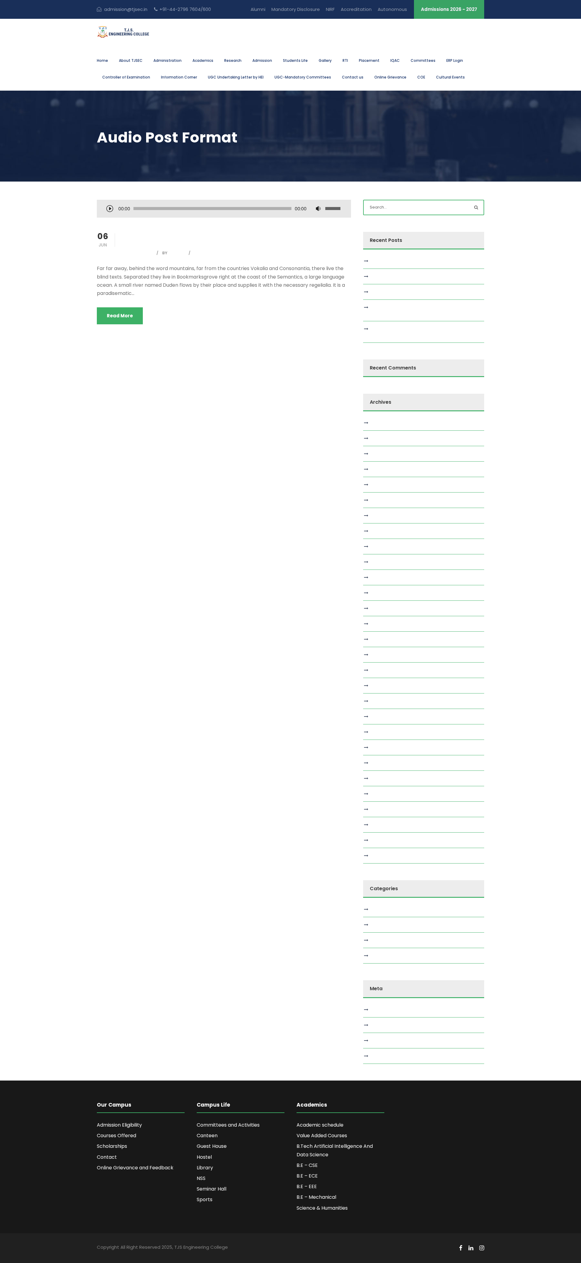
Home (102, 60)
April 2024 (382, 747)
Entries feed (384, 1025)
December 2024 (389, 701)
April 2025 (382, 639)
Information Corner (179, 77)
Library (205, 1167)
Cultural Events (450, 77)
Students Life (295, 60)
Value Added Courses (322, 1135)
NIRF (330, 9)
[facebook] (460, 1248)
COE (421, 77)
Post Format (210, 253)
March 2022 (384, 840)
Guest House (212, 1146)
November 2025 (388, 531)
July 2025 (382, 593)
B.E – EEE (307, 1186)
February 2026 (387, 485)
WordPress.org (387, 1056)
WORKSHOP (384, 276)
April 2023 (382, 794)
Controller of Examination (126, 77)
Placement (369, 60)
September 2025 (389, 562)
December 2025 (389, 516)
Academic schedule (320, 1124)
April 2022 (382, 825)
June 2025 (383, 608)
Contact (107, 1157)
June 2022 (383, 809)
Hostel (204, 1157)
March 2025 (384, 655)
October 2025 (386, 546)
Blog (376, 909)
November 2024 (389, 716)
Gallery (325, 60)
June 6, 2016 (138, 253)
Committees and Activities (228, 1124)
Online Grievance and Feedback (135, 1167)
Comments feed (390, 1040)
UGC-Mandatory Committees (302, 77)
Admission (262, 60)
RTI (345, 60)
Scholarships (112, 1146)
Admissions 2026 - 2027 (449, 9)
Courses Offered (116, 1135)
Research (232, 60)
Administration (167, 60)
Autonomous (392, 9)
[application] (224, 209)
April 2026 (382, 454)
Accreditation (356, 9)
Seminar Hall (211, 1188)
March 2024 (384, 763)
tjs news (380, 956)
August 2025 (385, 577)
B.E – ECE (307, 1175)
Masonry (381, 925)
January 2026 (386, 500)
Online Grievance (390, 77)
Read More (120, 315)
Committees (423, 60)
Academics (202, 60)
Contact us (352, 77)
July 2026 (382, 423)
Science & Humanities (322, 1208)
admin (177, 253)
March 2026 (384, 469)
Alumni (258, 9)
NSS (201, 1178)
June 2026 (383, 438)
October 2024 (387, 732)
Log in (378, 1010)
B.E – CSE (307, 1165)
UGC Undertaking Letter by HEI (236, 77)
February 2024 (387, 778)
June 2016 (382, 856)
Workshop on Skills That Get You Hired (412, 261)
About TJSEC (131, 60)
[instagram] (481, 1248)
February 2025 (387, 670)
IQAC (395, 60)
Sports (204, 1199)
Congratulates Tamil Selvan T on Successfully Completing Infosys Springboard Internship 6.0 (421, 310)
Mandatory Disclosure (295, 9)
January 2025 (386, 686)
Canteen (207, 1135)
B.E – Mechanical (316, 1197)
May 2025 (382, 624)
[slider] (333, 208)
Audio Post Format (179, 238)
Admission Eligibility (119, 1124)
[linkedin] (470, 1248)
